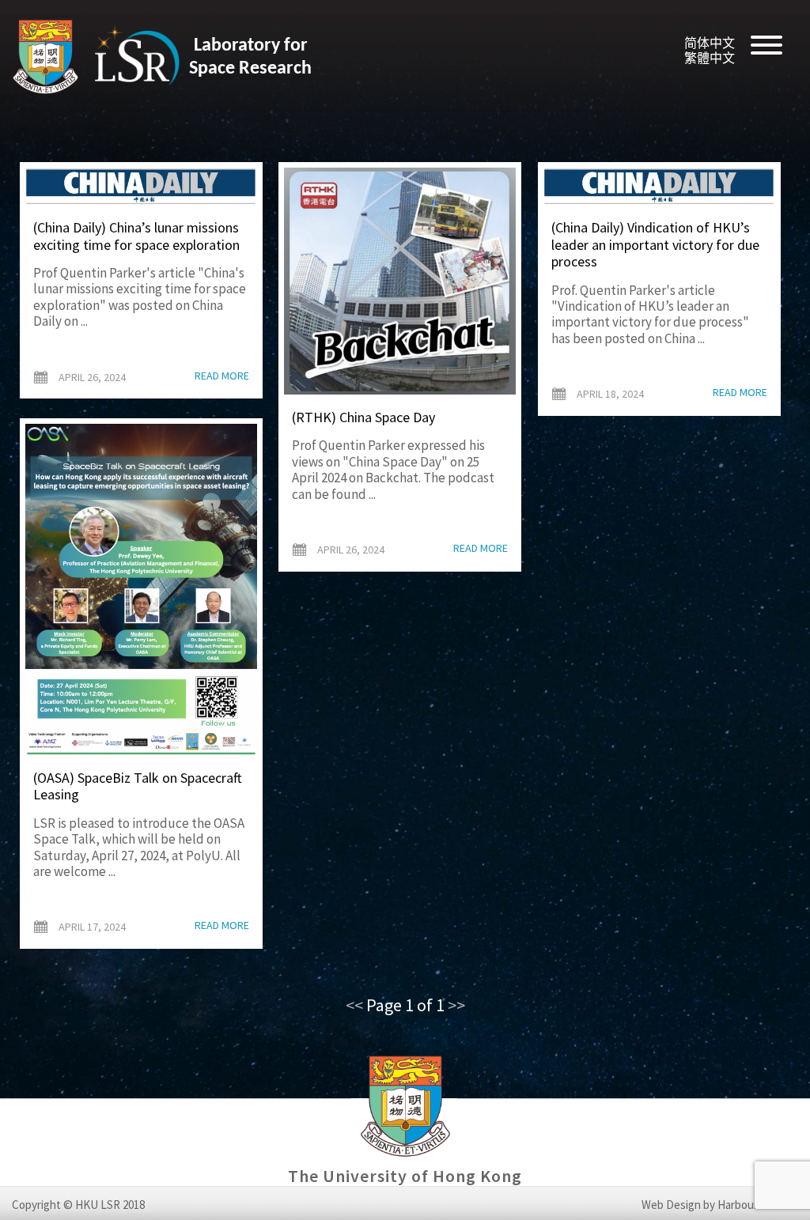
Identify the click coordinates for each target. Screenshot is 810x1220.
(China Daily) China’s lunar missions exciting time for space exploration (136, 236)
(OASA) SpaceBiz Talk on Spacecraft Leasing (137, 786)
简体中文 (709, 43)
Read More (222, 376)
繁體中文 (709, 58)
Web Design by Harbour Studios (720, 1205)
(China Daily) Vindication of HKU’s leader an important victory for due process (655, 244)
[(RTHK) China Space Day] (400, 281)
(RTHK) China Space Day (363, 417)
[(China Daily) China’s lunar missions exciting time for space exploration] (141, 186)
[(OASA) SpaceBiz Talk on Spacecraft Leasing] (141, 589)
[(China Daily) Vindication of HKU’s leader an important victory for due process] (659, 186)
